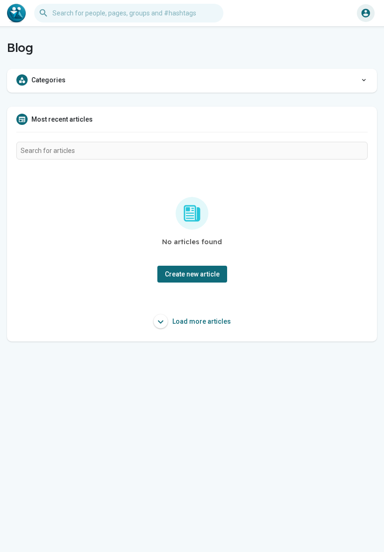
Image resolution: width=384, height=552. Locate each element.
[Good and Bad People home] (16, 13)
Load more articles (201, 321)
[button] (366, 13)
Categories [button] (48, 80)
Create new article (192, 274)
